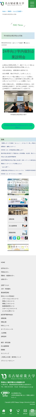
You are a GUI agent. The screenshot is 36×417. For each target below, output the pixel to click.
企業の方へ (4, 279)
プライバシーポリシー (7, 360)
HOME (3, 413)
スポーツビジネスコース (9, 308)
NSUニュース (5, 325)
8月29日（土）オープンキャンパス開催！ (12, 174)
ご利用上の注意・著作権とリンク (11, 357)
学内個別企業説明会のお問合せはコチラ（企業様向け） (18, 126)
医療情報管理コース (8, 306)
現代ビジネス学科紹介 (7, 296)
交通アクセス (5, 285)
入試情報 (3, 333)
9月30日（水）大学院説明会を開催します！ (12, 150)
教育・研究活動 (5, 342)
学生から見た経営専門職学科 (8, 156)
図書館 (3, 349)
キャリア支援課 (17, 11)
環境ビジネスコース (9, 301)
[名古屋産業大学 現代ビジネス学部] (12, 4)
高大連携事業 (5, 346)
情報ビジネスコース (9, 303)
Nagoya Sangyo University (22, 402)
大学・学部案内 (5, 289)
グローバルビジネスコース (11, 298)
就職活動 (3, 318)
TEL (18, 413)
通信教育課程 (5, 292)
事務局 (10, 11)
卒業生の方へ (5, 272)
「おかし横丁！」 (5, 167)
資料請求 (25, 413)
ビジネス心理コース (8, 311)
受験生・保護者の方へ (7, 275)
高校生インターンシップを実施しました (11, 163)
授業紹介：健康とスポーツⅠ (8, 146)
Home (4, 11)
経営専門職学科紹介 (7, 314)
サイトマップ (5, 353)
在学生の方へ (5, 268)
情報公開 (3, 322)
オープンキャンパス (32, 414)
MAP (11, 413)
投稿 (2, 139)
